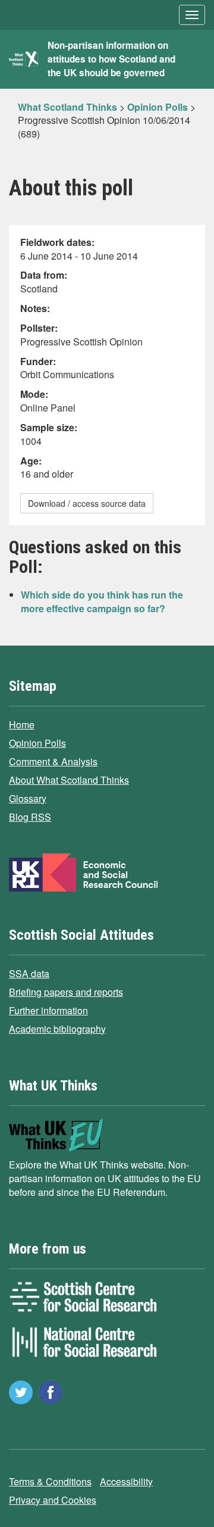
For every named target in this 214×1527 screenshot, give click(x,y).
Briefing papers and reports (66, 992)
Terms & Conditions (50, 1481)
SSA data (29, 973)
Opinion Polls (37, 743)
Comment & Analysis (53, 761)
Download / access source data (87, 503)
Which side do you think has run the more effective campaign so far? (102, 601)
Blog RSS (30, 817)
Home (21, 724)
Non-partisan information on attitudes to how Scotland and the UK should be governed (111, 59)
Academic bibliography (57, 1029)
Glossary (27, 798)
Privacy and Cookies (52, 1500)
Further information (48, 1010)
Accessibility (126, 1481)
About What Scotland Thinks (69, 780)
